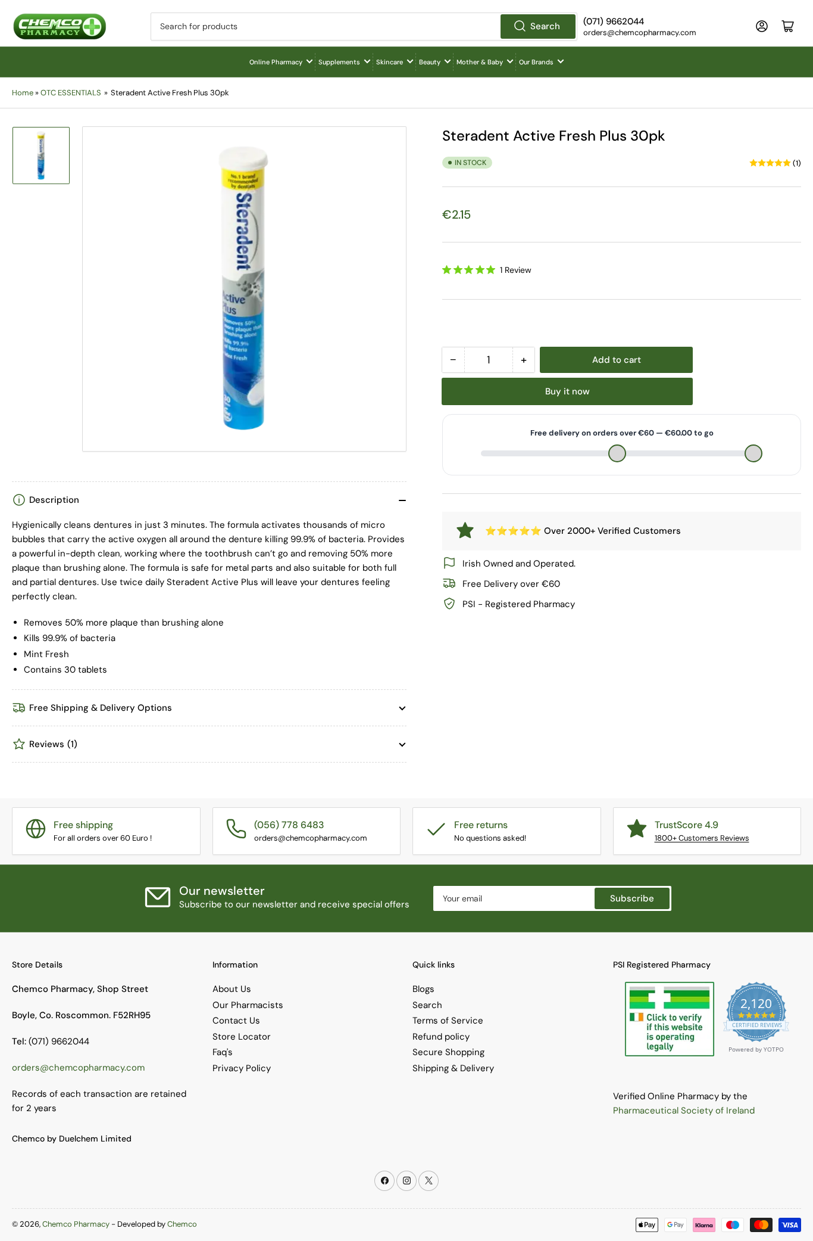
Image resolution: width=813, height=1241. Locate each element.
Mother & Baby (479, 62)
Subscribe (632, 898)
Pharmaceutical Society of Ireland (684, 1110)
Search (545, 26)
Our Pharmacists (247, 1005)
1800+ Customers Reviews (702, 838)
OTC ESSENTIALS (70, 93)
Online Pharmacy (275, 62)
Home (22, 93)
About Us (231, 989)
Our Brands (536, 62)
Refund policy (441, 1037)
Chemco (182, 1224)
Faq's (222, 1052)
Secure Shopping (448, 1052)
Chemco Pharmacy (76, 1224)
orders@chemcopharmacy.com (78, 1068)
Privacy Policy (241, 1068)
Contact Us (236, 1021)
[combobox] (364, 27)
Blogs (423, 989)
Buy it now (567, 391)
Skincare (389, 62)
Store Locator (241, 1037)
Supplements (339, 62)
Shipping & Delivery (453, 1068)
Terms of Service (447, 1021)
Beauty (429, 62)
